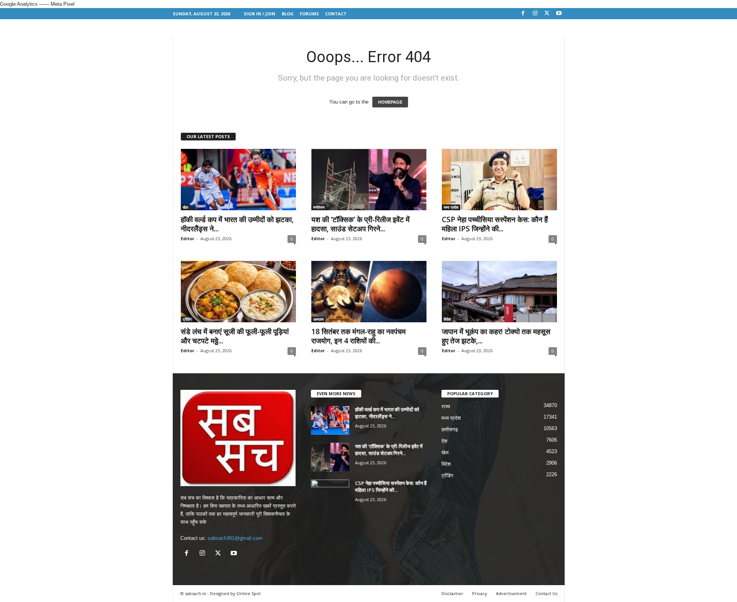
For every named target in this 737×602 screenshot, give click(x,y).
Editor (187, 238)
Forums (309, 13)
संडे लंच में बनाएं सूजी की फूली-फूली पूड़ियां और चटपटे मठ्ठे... (235, 336)
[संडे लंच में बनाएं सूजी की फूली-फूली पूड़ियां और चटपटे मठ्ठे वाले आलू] (238, 291)
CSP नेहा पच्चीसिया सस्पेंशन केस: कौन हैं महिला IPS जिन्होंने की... (495, 224)
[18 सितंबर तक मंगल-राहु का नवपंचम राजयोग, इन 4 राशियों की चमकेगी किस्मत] (368, 291)
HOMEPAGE (390, 102)
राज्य (445, 406)
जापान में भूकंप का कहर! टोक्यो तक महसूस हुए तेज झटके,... (496, 336)
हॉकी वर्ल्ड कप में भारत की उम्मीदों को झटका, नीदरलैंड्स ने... (237, 224)
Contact (336, 13)
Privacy (479, 593)
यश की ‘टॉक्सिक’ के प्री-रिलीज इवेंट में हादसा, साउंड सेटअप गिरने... (360, 224)
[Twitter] (547, 13)
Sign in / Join (259, 13)
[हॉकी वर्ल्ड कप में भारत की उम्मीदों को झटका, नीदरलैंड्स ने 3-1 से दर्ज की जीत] (238, 179)
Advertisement (511, 593)
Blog (288, 13)
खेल (185, 207)
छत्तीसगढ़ (449, 429)
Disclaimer (452, 593)
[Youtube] (558, 13)
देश (444, 441)
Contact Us (546, 593)
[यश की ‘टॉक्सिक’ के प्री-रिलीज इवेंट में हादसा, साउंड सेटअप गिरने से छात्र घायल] (368, 179)
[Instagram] (535, 13)
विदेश (447, 319)
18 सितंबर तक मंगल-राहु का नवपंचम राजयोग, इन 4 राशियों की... (358, 336)
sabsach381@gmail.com (235, 538)
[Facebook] (523, 13)
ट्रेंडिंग (187, 319)
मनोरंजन (319, 207)
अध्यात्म (318, 319)
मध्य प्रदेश (451, 207)
